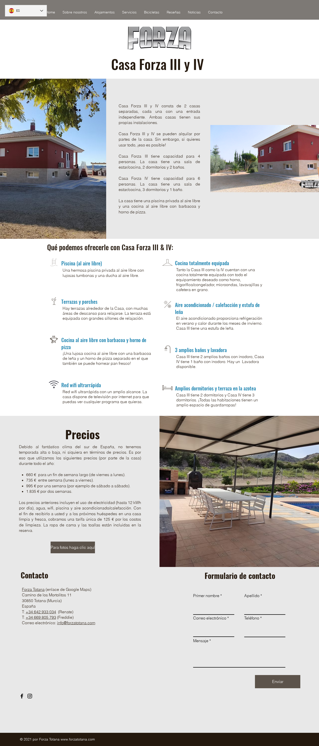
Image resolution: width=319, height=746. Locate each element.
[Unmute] (225, 185)
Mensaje (200, 641)
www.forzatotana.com (78, 739)
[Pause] (217, 185)
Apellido (251, 596)
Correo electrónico (209, 618)
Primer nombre (206, 596)
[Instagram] (30, 696)
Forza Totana (33, 589)
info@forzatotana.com (76, 622)
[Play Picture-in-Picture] (315, 185)
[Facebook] (22, 696)
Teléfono (251, 618)
